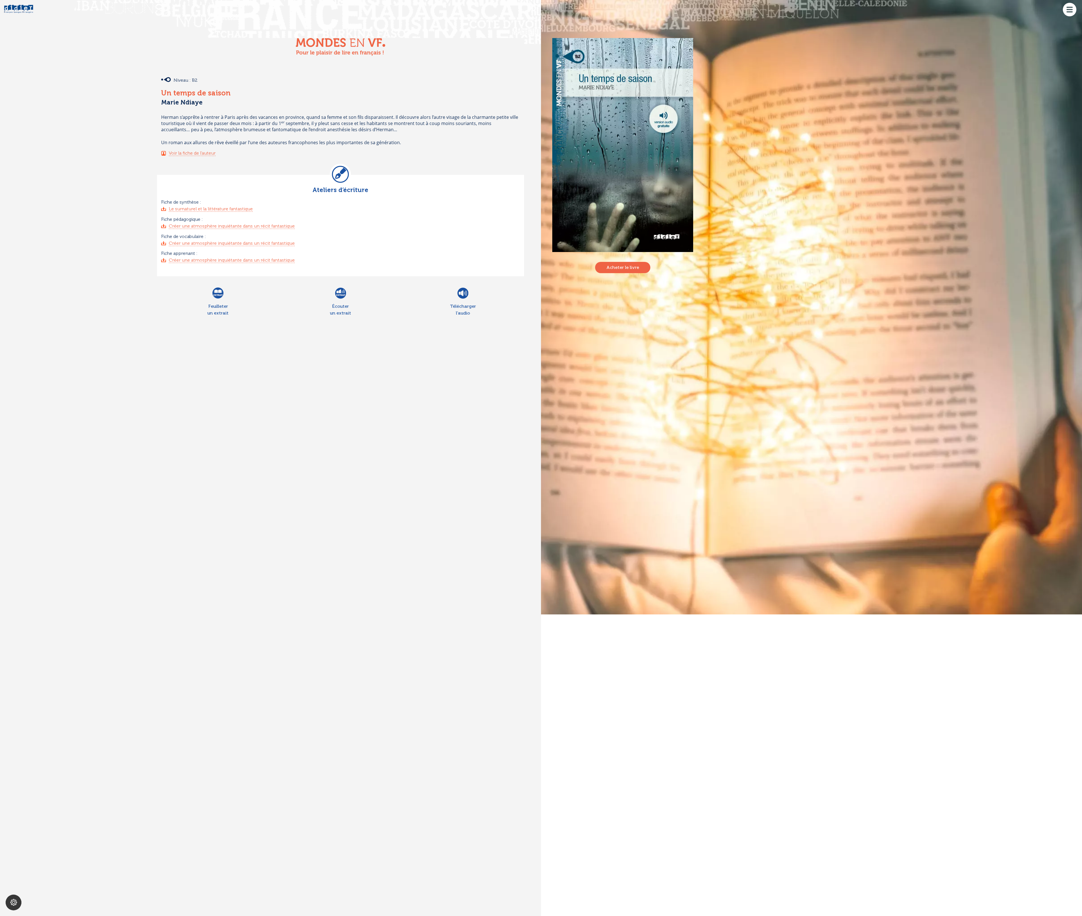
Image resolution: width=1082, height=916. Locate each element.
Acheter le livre (622, 267)
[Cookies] (13, 902)
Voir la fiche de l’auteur (192, 153)
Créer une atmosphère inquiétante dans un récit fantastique (232, 226)
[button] (1069, 8)
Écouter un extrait (340, 310)
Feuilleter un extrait (218, 310)
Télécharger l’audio (463, 310)
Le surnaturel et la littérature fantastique (211, 208)
